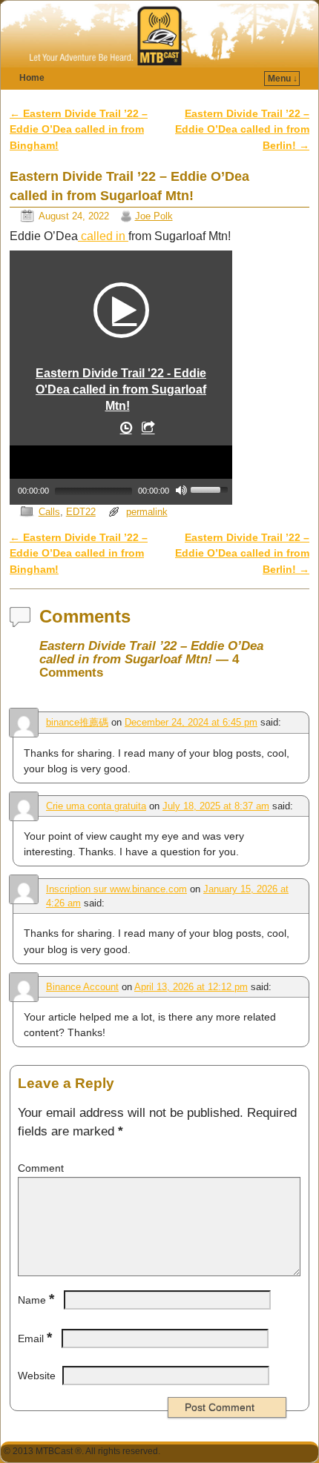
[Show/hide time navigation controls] (125, 430)
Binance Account (82, 986)
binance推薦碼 (77, 722)
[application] (121, 473)
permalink (147, 511)
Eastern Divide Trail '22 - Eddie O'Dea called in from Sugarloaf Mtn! (121, 389)
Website (37, 1375)
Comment (41, 1168)
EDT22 (81, 511)
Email (35, 1338)
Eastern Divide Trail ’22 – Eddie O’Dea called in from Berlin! (242, 129)
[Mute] (181, 490)
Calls (49, 511)
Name (36, 1300)
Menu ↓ (282, 78)
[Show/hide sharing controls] (147, 430)
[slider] (211, 488)
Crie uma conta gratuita (96, 806)
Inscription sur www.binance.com (116, 889)
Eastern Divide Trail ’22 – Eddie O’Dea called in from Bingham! (79, 129)
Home (32, 78)
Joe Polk (154, 216)
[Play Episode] (121, 310)
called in (103, 236)
